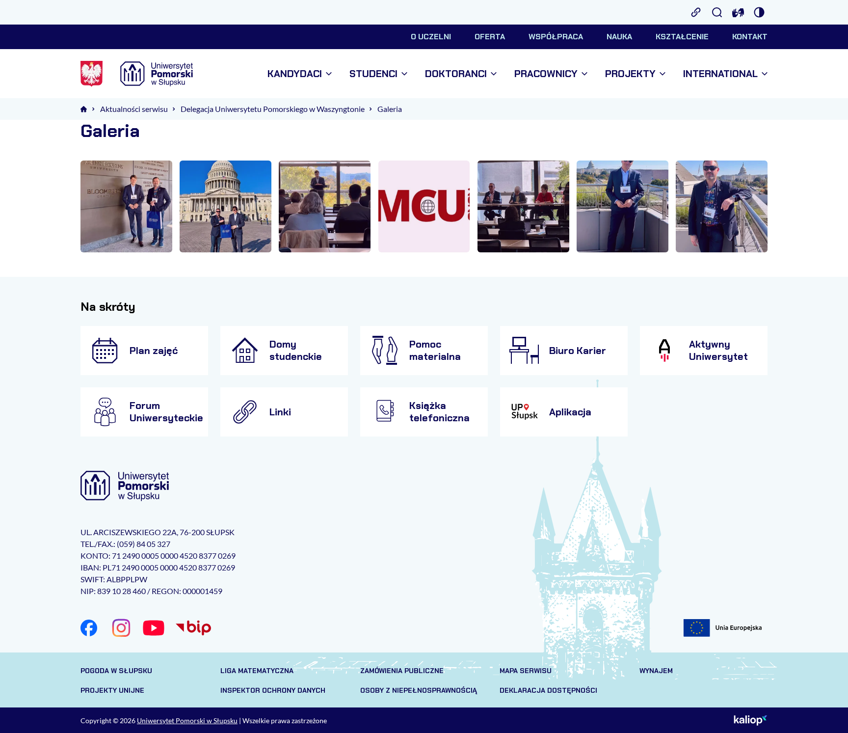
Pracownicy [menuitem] (546, 74)
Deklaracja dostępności (548, 690)
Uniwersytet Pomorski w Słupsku (187, 720)
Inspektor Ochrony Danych (272, 690)
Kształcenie (682, 36)
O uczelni (431, 36)
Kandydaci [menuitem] (294, 74)
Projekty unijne (112, 690)
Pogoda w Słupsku (116, 670)
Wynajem (656, 670)
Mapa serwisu (526, 670)
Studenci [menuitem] (373, 74)
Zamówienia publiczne (402, 670)
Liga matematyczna (256, 670)
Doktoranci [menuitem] (456, 74)
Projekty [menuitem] (630, 74)
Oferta (490, 36)
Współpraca (556, 36)
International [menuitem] (720, 74)
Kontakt (750, 36)
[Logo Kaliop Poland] (751, 720)
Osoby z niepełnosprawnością (418, 690)
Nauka (619, 36)
